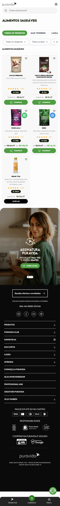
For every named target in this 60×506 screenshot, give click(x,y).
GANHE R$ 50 (10, 339)
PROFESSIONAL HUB (13, 384)
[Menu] (56, 4)
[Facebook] (26, 314)
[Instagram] (18, 314)
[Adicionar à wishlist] (26, 58)
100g (45, 141)
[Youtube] (33, 314)
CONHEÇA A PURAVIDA (14, 369)
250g (17, 92)
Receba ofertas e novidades (28, 293)
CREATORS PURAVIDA (14, 392)
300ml (17, 191)
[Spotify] (41, 314)
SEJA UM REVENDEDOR (14, 377)
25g (45, 92)
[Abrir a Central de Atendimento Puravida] (53, 491)
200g (17, 141)
